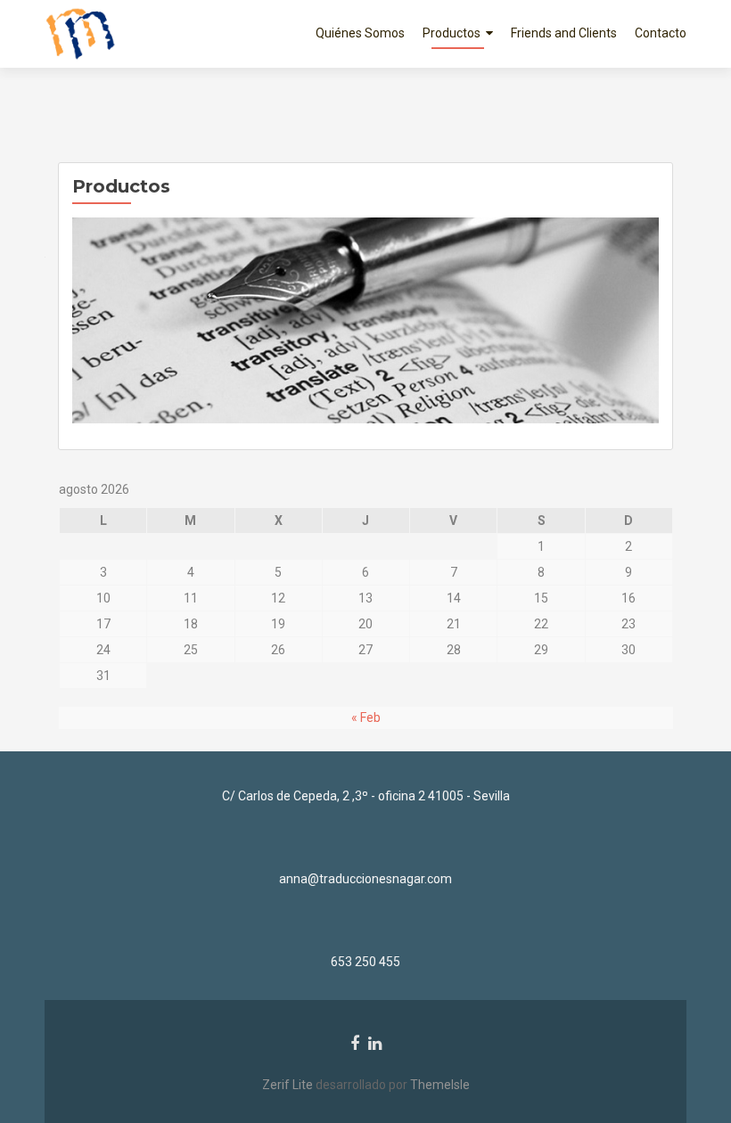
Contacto (660, 33)
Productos (451, 33)
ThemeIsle (440, 1085)
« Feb (366, 717)
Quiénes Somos (360, 33)
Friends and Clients (564, 33)
